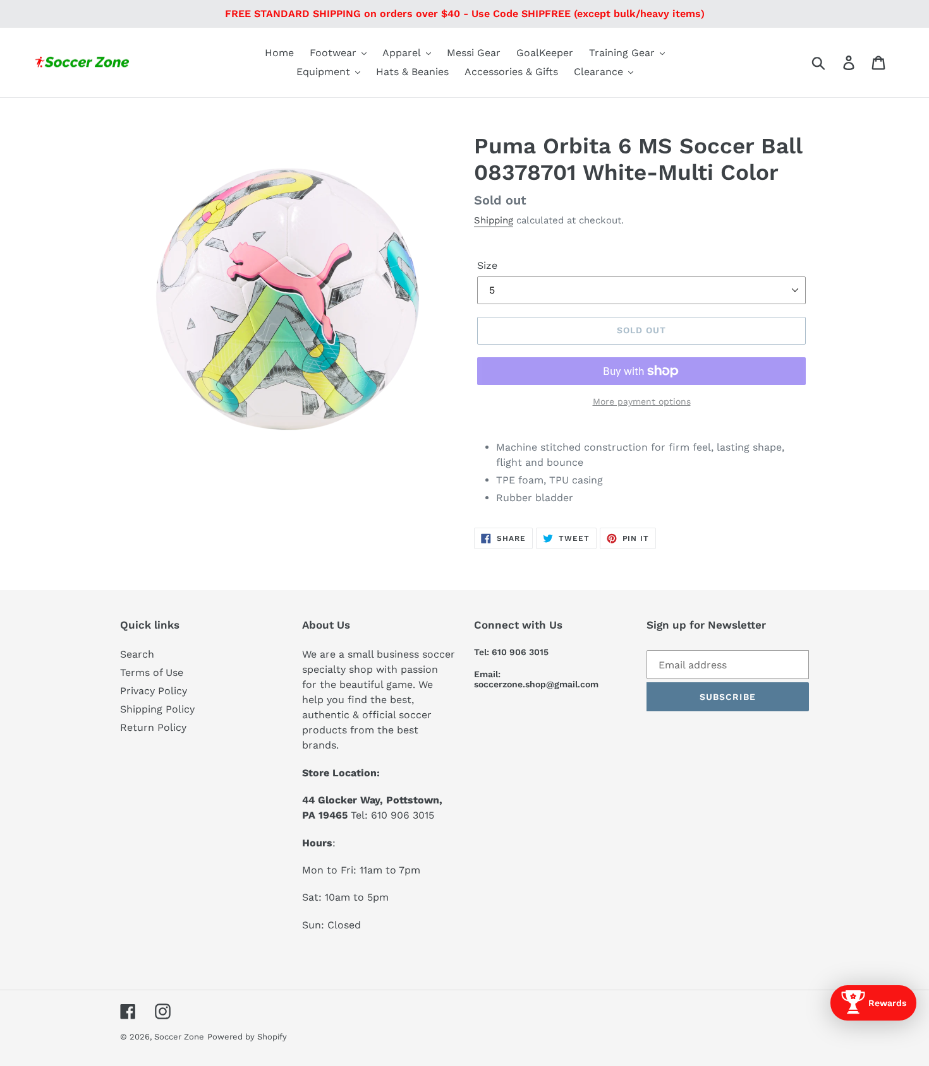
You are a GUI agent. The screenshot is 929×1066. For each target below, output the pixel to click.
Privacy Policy (153, 691)
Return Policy (153, 727)
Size (487, 265)
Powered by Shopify (247, 1036)
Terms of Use (151, 672)
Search (137, 654)
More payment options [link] (642, 401)
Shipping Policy (157, 709)
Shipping (493, 220)
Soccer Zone (179, 1036)
